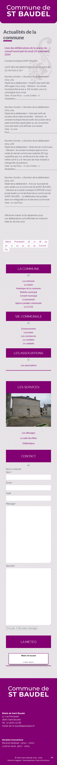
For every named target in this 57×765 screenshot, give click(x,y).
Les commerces (28, 336)
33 (23, 245)
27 (34, 241)
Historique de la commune (28, 288)
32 (17, 245)
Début (8, 241)
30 (6, 245)
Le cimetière (28, 340)
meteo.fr (31, 662)
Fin (6, 249)
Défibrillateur (29, 443)
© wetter (25, 662)
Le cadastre (28, 343)
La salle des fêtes (28, 438)
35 (34, 245)
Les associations (28, 365)
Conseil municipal (28, 296)
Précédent (19, 241)
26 (29, 241)
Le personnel (28, 299)
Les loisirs (28, 332)
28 (40, 241)
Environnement (28, 329)
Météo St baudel (28, 656)
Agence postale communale (28, 303)
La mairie (28, 285)
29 (46, 241)
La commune (28, 281)
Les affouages (28, 433)
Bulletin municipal (28, 292)
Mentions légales (14, 760)
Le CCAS (28, 307)
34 (28, 245)
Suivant (42, 245)
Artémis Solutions (42, 760)
